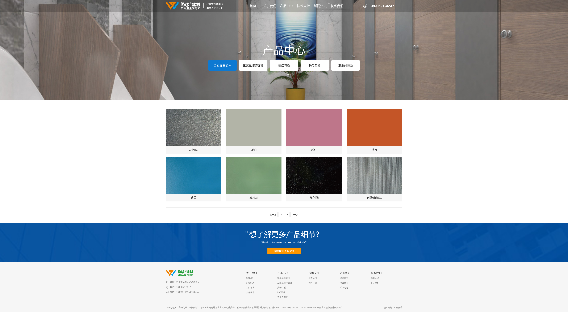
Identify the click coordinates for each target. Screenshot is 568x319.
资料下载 (313, 283)
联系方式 (375, 278)
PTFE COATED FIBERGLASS (306, 307)
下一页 (295, 215)
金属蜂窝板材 (222, 65)
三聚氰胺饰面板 (253, 65)
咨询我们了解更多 (284, 251)
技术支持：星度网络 (393, 307)
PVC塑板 (315, 65)
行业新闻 (344, 283)
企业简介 (250, 278)
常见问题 (344, 288)
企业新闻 (344, 278)
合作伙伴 (250, 292)
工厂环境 (250, 288)
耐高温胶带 (324, 307)
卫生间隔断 (345, 65)
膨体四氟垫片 (336, 307)
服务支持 (313, 278)
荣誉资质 (250, 283)
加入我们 (375, 283)
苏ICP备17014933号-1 (282, 307)
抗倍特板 (284, 65)
